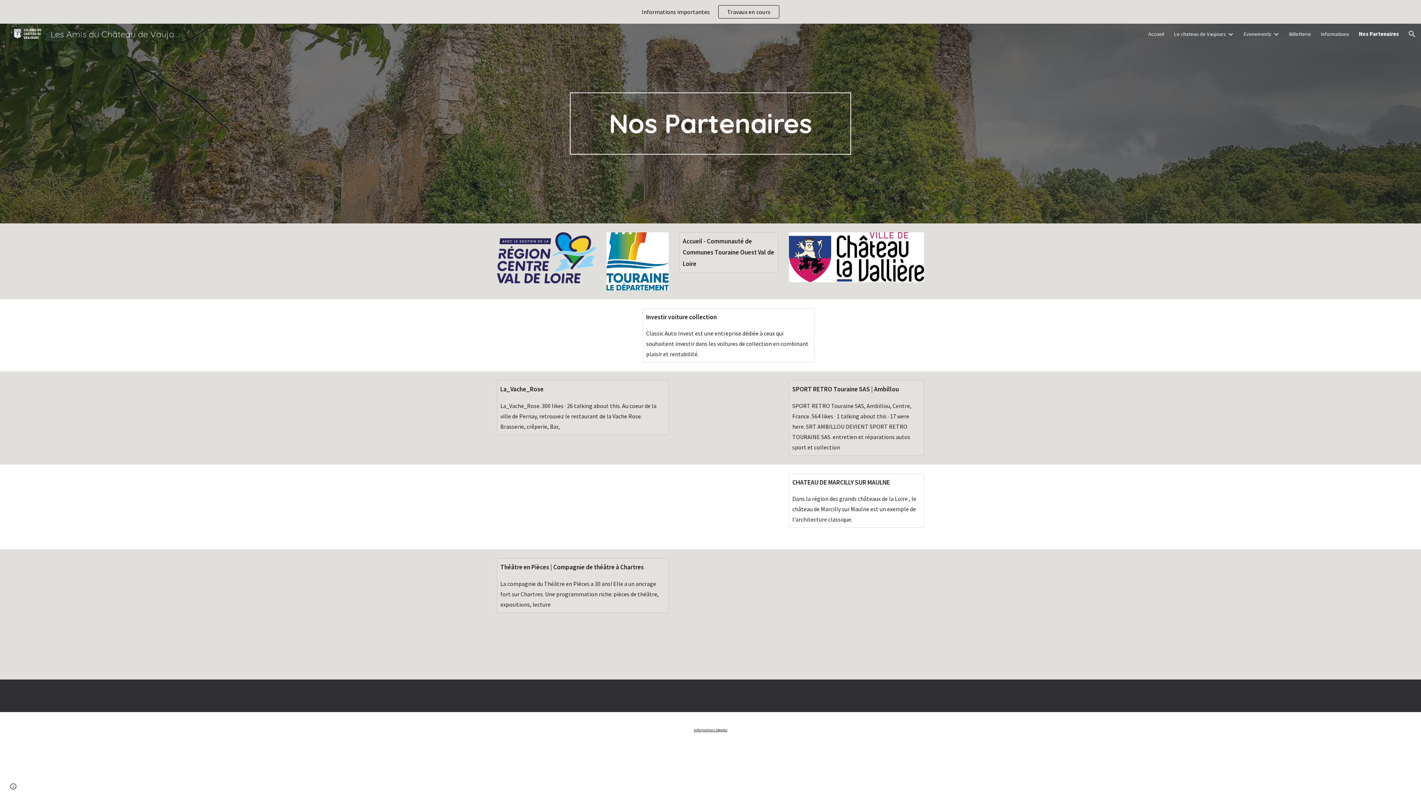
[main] (710, 123)
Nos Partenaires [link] (1379, 34)
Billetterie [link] (1300, 34)
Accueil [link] (1156, 34)
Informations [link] (1335, 34)
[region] (710, 12)
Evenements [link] (1257, 34)
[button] (1412, 34)
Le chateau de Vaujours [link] (1200, 34)
